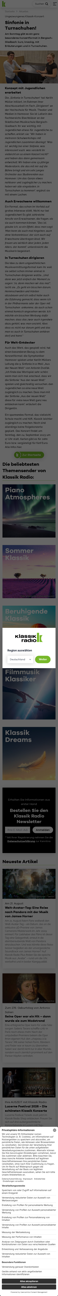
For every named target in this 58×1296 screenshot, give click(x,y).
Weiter (43, 659)
